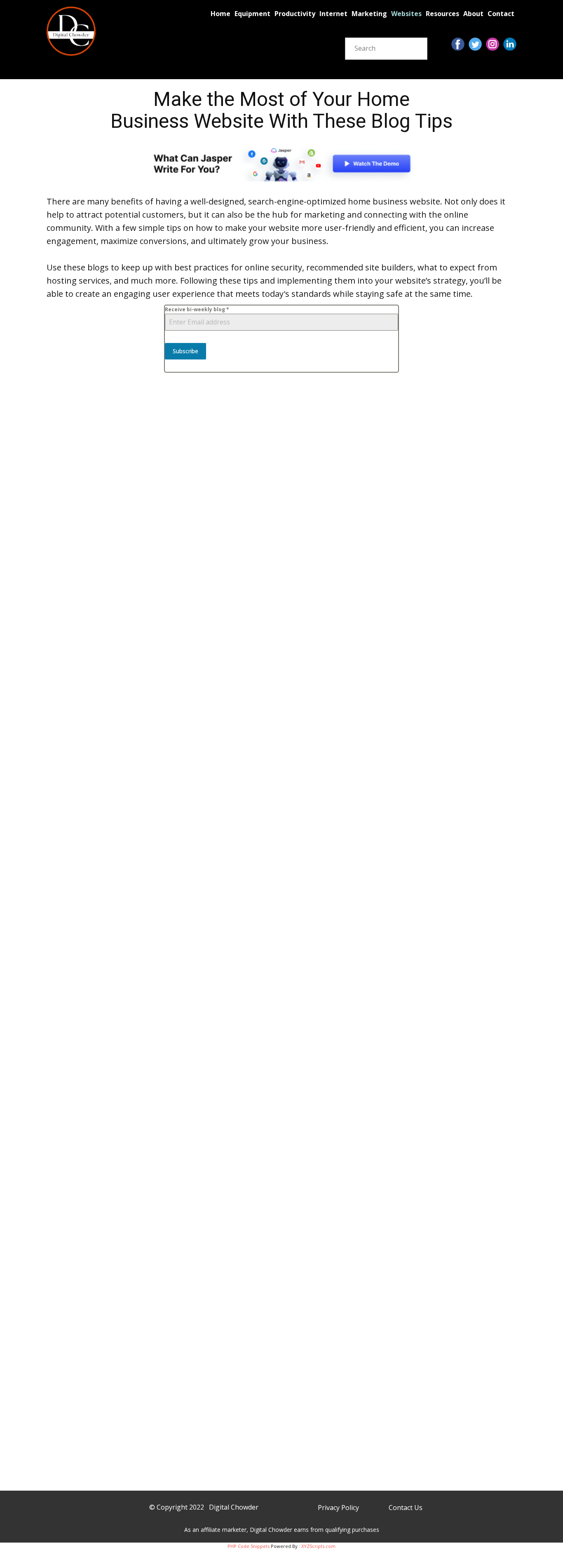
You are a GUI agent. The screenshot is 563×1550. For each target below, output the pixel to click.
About (473, 13)
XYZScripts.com (318, 1546)
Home (220, 13)
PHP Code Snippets (249, 1546)
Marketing (369, 13)
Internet (333, 13)
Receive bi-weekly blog (197, 309)
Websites (406, 13)
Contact (501, 13)
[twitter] (475, 44)
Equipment (252, 13)
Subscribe (185, 351)
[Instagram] (492, 44)
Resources (442, 13)
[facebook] (457, 44)
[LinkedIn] (509, 44)
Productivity (294, 13)
